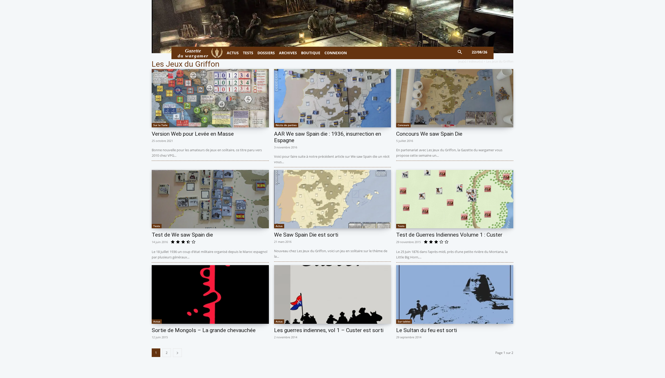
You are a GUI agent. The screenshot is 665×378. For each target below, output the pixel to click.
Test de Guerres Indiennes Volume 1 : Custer (449, 235)
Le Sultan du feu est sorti (426, 330)
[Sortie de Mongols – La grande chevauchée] (210, 294)
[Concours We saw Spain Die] (454, 98)
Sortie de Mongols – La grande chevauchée (204, 330)
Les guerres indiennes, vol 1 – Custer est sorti (328, 330)
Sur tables (404, 321)
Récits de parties (286, 125)
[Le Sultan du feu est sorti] (454, 294)
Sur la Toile (160, 125)
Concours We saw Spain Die (429, 134)
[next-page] (177, 352)
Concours (403, 125)
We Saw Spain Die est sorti (306, 235)
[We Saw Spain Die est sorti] (332, 199)
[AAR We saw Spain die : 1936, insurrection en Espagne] (332, 98)
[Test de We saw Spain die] (210, 199)
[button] (460, 52)
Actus (279, 226)
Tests (156, 226)
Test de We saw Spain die (182, 235)
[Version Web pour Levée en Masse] (210, 98)
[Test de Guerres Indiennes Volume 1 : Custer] (454, 199)
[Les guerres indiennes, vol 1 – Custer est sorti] (332, 294)
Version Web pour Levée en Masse (193, 134)
